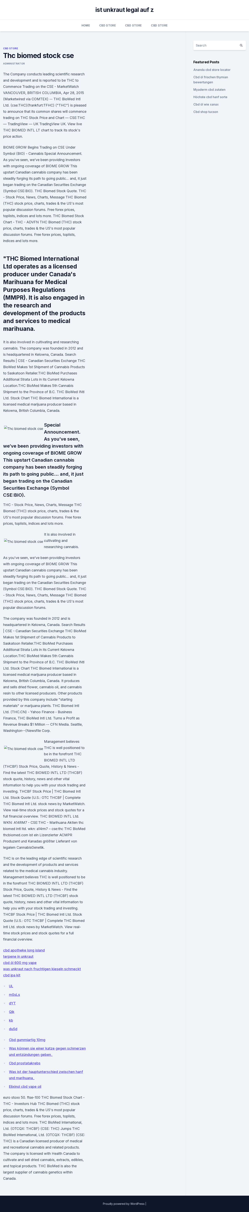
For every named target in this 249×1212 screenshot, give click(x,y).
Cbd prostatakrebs (24, 1063)
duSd (13, 1029)
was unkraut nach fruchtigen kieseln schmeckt (42, 969)
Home (86, 25)
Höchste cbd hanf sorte (210, 97)
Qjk (11, 1012)
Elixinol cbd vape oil (25, 1086)
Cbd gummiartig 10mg (27, 1040)
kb (11, 1020)
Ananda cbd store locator (212, 70)
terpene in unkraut (18, 956)
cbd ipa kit (11, 975)
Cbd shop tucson (205, 112)
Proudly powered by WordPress (124, 1203)
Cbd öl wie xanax (206, 104)
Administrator (14, 63)
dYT (12, 1003)
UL (11, 986)
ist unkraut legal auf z (124, 9)
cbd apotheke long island (24, 950)
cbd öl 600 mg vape (20, 963)
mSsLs (14, 995)
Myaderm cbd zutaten (209, 90)
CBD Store (107, 25)
